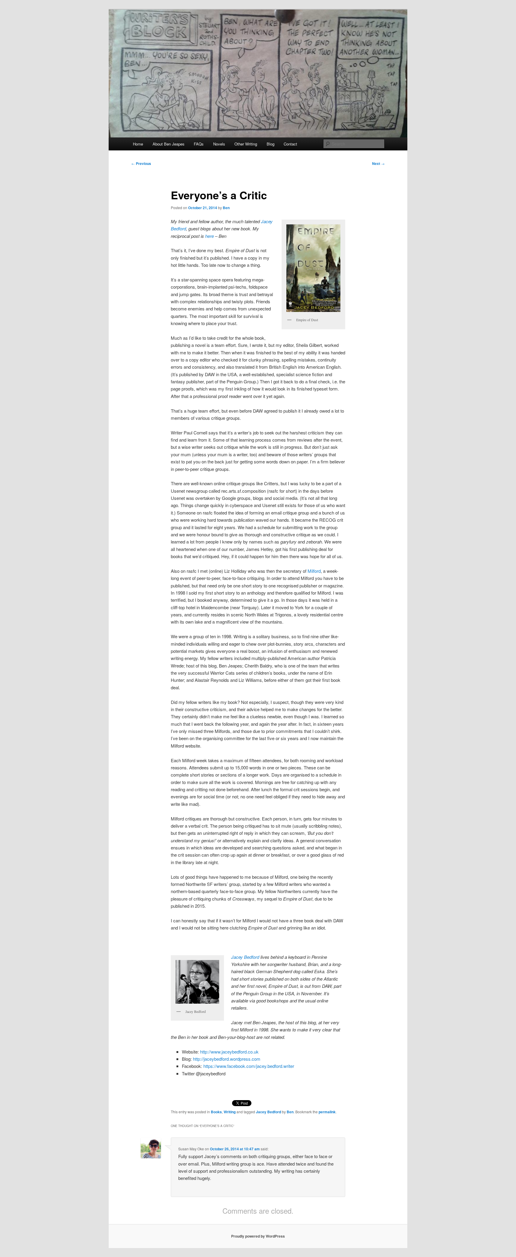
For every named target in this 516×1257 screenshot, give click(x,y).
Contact (290, 144)
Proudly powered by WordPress (258, 1236)
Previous (141, 163)
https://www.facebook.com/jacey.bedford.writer (248, 1066)
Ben (226, 207)
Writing (230, 1111)
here (209, 236)
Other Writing (245, 144)
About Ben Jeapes (169, 144)
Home (138, 144)
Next (378, 163)
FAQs (199, 144)
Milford (314, 571)
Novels (219, 144)
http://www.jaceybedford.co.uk (229, 1051)
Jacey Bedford (245, 957)
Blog (270, 144)
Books (216, 1111)
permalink (327, 1111)
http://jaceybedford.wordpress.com (226, 1059)
